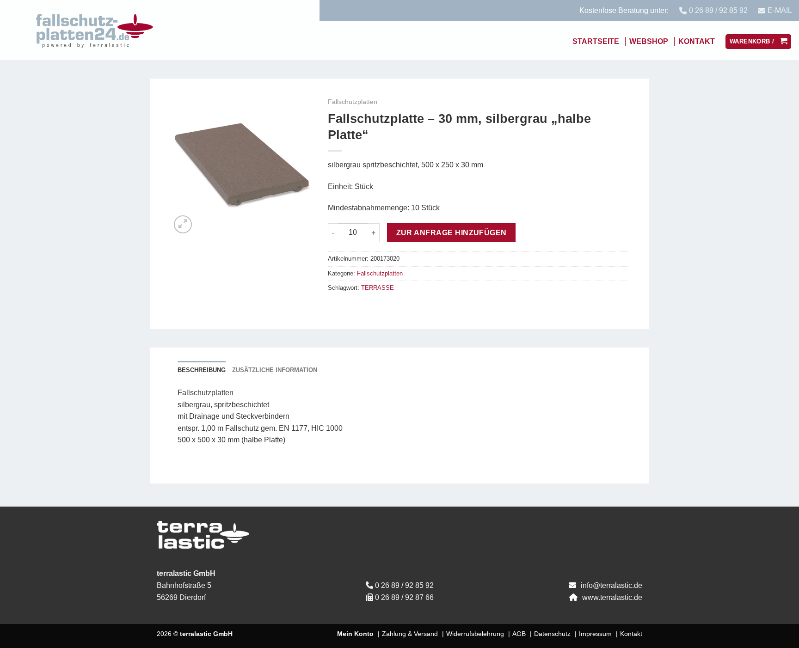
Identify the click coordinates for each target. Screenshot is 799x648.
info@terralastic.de (611, 585)
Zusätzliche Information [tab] (274, 370)
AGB (519, 633)
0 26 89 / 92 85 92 (404, 585)
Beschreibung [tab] (202, 370)
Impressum (595, 633)
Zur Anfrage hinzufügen (451, 233)
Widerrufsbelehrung (475, 633)
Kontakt (696, 41)
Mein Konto (355, 633)
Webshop (648, 41)
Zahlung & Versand (410, 633)
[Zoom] (183, 224)
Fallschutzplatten (352, 101)
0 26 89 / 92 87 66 (404, 597)
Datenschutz (552, 633)
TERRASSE (377, 287)
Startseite (595, 41)
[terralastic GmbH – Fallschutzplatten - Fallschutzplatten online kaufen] (95, 30)
